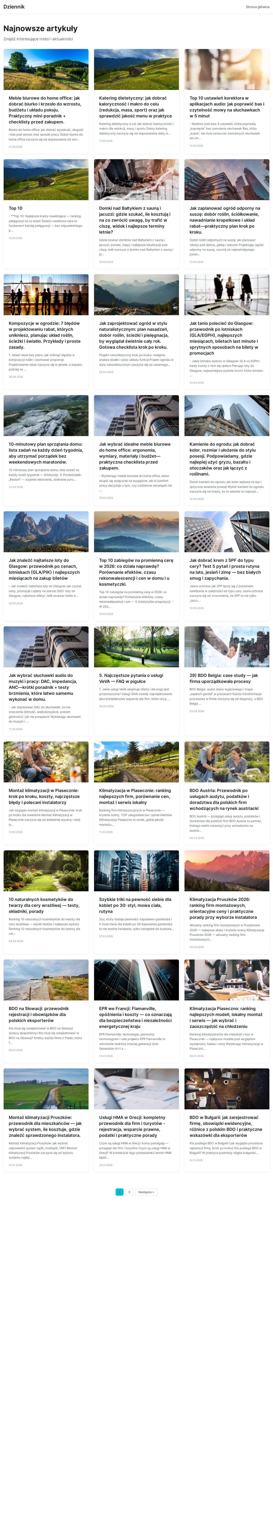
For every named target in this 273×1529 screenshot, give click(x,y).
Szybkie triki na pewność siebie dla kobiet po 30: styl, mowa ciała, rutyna (135, 905)
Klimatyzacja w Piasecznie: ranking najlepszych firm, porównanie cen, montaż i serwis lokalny (135, 796)
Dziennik (14, 7)
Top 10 (15, 208)
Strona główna (258, 7)
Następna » (146, 1192)
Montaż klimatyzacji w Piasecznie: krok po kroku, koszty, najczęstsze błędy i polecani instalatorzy (44, 796)
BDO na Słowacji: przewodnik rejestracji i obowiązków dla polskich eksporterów (39, 1014)
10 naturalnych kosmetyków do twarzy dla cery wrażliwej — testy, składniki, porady (44, 905)
